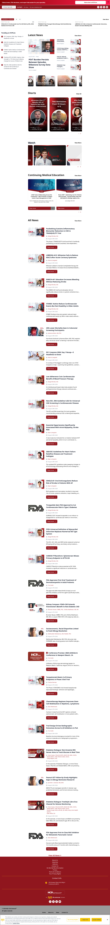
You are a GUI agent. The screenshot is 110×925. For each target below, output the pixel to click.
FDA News (26, 7)
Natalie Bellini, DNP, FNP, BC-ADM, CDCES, (58, 757)
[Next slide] (80, 167)
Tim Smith (50, 585)
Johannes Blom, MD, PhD (54, 333)
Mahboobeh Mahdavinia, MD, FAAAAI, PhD (59, 634)
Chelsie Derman (52, 682)
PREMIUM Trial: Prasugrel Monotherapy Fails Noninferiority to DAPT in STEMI (17, 24)
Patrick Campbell (61, 52)
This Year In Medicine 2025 (36, 7)
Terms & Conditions (55, 872)
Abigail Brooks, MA (53, 236)
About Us (55, 860)
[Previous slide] (78, 167)
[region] (55, 920)
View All (78, 94)
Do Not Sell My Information (55, 868)
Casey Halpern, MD (52, 758)
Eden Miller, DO (51, 813)
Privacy (55, 870)
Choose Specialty (7, 7)
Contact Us (55, 866)
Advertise (55, 862)
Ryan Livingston (60, 43)
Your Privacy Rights (55, 874)
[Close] (107, 919)
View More (106, 19)
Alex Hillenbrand (52, 706)
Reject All (85, 919)
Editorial (55, 864)
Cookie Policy (16, 923)
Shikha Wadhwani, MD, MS (71, 609)
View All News (54, 855)
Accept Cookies (97, 919)
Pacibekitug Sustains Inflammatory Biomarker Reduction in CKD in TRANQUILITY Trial (91, 24)
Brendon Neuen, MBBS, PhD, (55, 609)
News (57, 912)
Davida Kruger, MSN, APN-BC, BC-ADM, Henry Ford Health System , (62, 811)
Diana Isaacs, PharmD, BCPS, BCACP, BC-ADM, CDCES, (62, 755)
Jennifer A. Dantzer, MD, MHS (56, 782)
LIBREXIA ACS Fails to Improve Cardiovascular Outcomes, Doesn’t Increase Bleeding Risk (54, 24)
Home (44, 912)
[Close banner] (108, 2)
